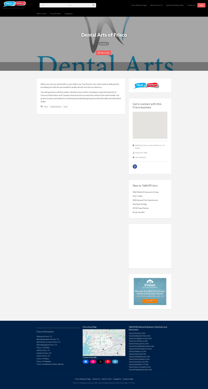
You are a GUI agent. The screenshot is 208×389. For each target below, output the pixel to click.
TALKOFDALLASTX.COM (139, 344)
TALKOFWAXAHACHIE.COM (140, 370)
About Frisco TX (156, 5)
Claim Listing (104, 53)
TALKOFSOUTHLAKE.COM (139, 367)
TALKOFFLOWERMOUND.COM (141, 346)
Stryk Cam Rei (139, 212)
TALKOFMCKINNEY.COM (139, 359)
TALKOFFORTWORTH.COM (140, 349)
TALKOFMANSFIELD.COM (139, 357)
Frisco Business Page (139, 5)
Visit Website (140, 157)
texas (65, 107)
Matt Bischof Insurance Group (146, 192)
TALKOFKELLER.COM (137, 354)
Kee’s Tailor (138, 196)
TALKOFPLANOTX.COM (138, 362)
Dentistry (104, 44)
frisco (46, 107)
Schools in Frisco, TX (44, 336)
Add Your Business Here (175, 5)
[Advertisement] (150, 247)
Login (201, 5)
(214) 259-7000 (141, 153)
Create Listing (128, 379)
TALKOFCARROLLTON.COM (140, 338)
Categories (68, 13)
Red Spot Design (140, 204)
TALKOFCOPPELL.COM (138, 341)
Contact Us (191, 5)
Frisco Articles (55, 13)
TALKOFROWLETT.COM (138, 364)
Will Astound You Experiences (145, 200)
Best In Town (41, 13)
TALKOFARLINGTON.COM (139, 336)
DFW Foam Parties (141, 208)
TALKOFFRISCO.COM (137, 351)
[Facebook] (135, 166)
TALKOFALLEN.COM (137, 333)
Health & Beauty (55, 107)
